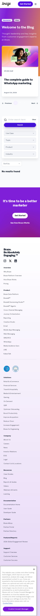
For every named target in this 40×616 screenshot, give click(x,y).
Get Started (25, 4)
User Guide (8, 509)
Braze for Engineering (11, 429)
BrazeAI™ (7, 298)
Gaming (6, 397)
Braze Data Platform (11, 294)
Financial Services (10, 385)
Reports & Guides (10, 482)
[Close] (34, 569)
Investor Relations (10, 452)
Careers (6, 444)
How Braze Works (10, 280)
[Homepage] (6, 4)
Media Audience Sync (11, 346)
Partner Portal (9, 527)
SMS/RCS (7, 338)
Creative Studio (9, 322)
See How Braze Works (20, 223)
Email (6, 326)
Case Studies (8, 474)
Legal (5, 459)
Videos (6, 486)
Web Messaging (9, 334)
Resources (7, 20)
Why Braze (7, 272)
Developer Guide (10, 512)
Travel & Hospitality (11, 389)
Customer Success (10, 560)
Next (33, 103)
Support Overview (10, 552)
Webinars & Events (10, 490)
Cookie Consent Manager (18, 609)
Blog (17, 20)
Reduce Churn (9, 421)
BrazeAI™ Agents (10, 306)
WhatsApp (7, 342)
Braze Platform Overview (13, 276)
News (6, 448)
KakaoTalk (7, 354)
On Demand (8, 401)
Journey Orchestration (12, 314)
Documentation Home (12, 505)
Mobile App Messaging (12, 330)
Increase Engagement (11, 425)
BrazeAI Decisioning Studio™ (14, 302)
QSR (5, 405)
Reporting (7, 318)
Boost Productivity (10, 413)
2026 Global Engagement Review (16, 542)
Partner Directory (10, 531)
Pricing (6, 284)
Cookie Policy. (8, 603)
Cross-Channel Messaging (13, 310)
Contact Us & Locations (12, 464)
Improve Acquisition (11, 417)
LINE (5, 350)
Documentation (10, 501)
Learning (7, 494)
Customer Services (10, 556)
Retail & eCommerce (11, 381)
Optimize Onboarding (11, 409)
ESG (5, 456)
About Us (7, 440)
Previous (8, 103)
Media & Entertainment (12, 393)
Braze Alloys (8, 523)
